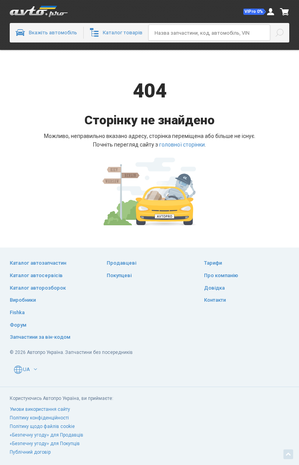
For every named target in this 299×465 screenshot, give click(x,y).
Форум (18, 325)
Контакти (215, 300)
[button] (254, 12)
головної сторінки (182, 144)
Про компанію (221, 275)
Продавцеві (121, 263)
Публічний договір (30, 452)
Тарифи (213, 263)
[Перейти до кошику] (284, 11)
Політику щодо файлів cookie (42, 426)
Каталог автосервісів (36, 275)
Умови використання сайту (40, 409)
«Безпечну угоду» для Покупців (45, 443)
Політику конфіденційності (39, 418)
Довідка (214, 288)
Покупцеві (119, 275)
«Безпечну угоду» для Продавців (46, 435)
